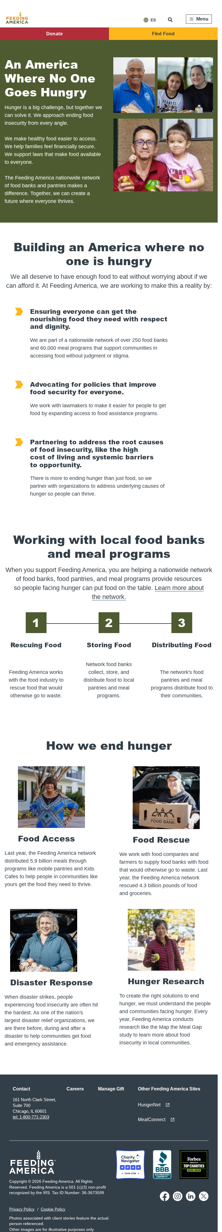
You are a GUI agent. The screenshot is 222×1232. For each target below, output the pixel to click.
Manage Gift (111, 1088)
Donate (54, 33)
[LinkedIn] (190, 1199)
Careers (75, 1088)
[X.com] (203, 1199)
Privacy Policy (21, 1209)
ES (153, 20)
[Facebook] (164, 1199)
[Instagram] (177, 1199)
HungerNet (149, 1104)
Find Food (163, 33)
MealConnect (151, 1119)
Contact (21, 1088)
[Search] (171, 19)
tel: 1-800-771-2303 (31, 1116)
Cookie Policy (53, 1209)
